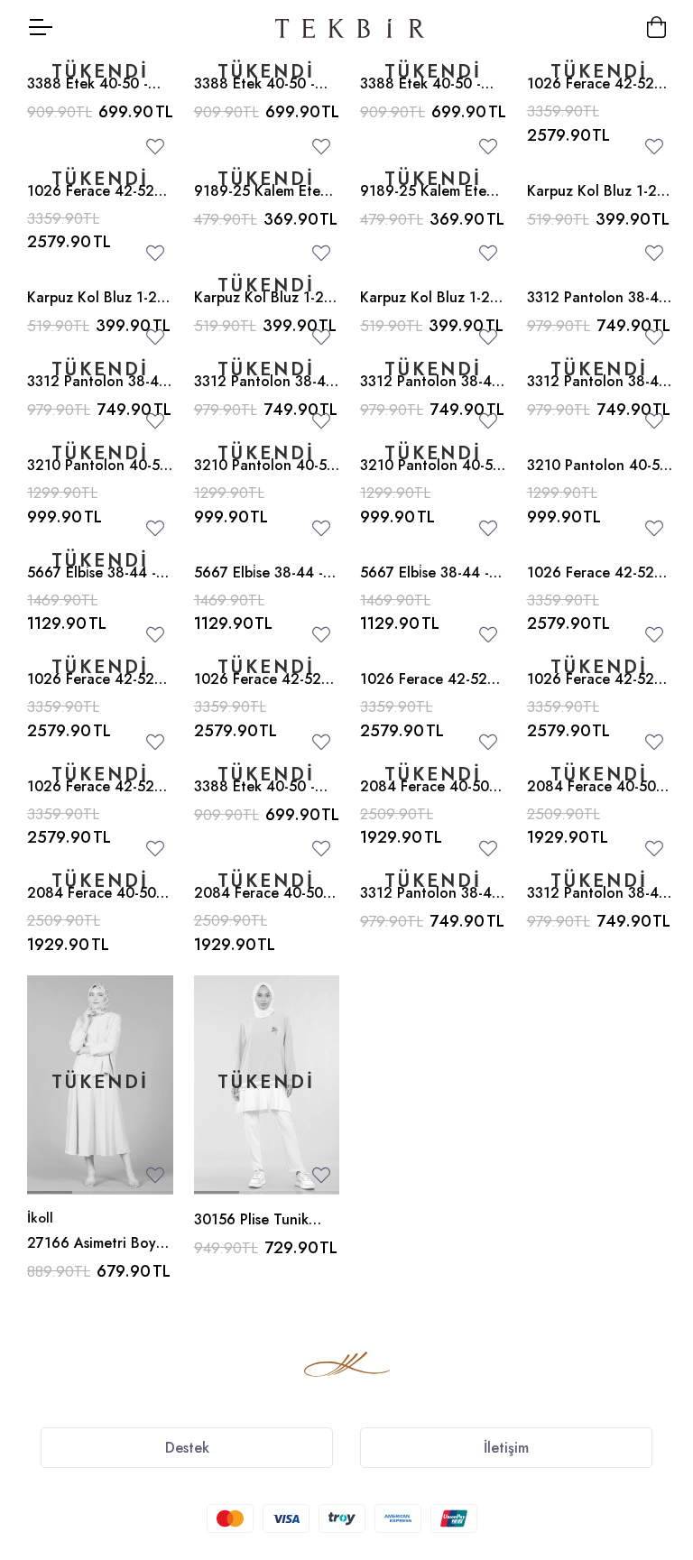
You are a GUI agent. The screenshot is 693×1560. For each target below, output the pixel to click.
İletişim (506, 1447)
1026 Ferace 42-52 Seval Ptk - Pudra (90, 689)
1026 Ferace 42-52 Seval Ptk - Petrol (590, 689)
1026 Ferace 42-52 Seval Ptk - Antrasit (590, 583)
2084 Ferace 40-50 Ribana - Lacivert (91, 903)
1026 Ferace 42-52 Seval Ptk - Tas (423, 689)
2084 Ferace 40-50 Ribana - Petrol (591, 796)
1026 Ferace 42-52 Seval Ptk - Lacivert (90, 796)
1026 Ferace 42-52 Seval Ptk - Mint (257, 689)
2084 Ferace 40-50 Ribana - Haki (258, 903)
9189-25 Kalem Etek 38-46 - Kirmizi (261, 201)
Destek (187, 1447)
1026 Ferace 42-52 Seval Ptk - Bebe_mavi (599, 94)
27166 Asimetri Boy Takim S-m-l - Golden (95, 1253)
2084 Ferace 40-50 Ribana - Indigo (424, 796)
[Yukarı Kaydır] (648, 1406)
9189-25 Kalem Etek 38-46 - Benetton (427, 201)
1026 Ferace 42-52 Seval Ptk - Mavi (90, 201)
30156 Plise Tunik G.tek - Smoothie (251, 1230)
